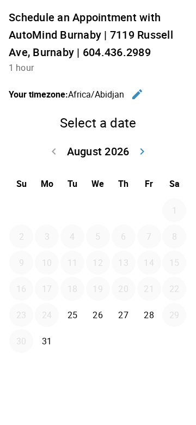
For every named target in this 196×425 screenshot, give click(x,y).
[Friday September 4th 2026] (149, 341)
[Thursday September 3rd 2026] (124, 341)
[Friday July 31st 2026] (149, 210)
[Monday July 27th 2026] (47, 210)
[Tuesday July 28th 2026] (72, 210)
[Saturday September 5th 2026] (174, 341)
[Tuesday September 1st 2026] (72, 341)
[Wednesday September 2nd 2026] (98, 341)
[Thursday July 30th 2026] (124, 210)
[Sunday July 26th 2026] (21, 210)
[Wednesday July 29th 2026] (98, 210)
